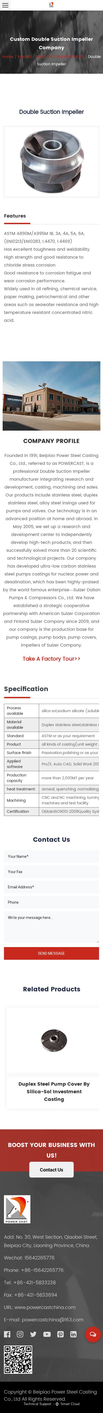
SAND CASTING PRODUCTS (60, 57)
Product (25, 57)
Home (7, 57)
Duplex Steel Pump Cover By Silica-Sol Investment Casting (54, 1091)
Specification (26, 689)
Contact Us (51, 1169)
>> (52, 659)
